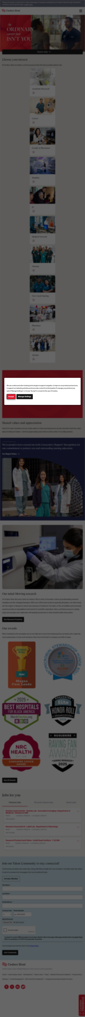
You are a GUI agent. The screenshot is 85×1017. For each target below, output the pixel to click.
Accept (11, 397)
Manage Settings (24, 397)
